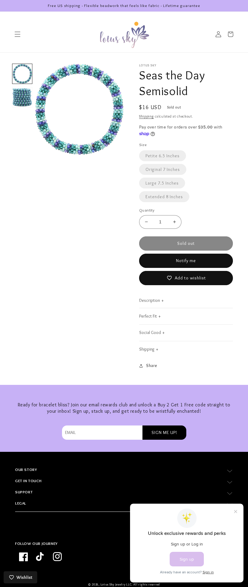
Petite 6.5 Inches (162, 155)
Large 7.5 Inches (162, 183)
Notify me (186, 260)
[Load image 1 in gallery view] (22, 74)
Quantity (146, 210)
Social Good (150, 332)
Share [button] (151, 365)
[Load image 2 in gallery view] (22, 97)
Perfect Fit (148, 316)
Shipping (146, 116)
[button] (17, 34)
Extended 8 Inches (164, 196)
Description (149, 300)
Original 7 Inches (162, 169)
